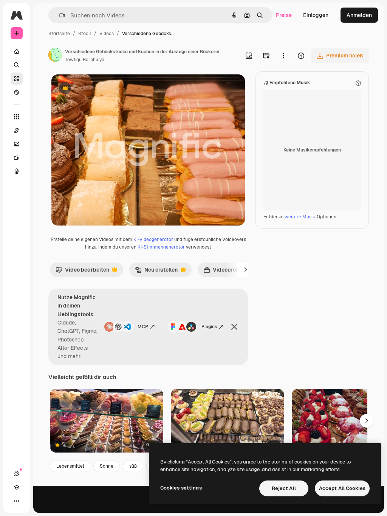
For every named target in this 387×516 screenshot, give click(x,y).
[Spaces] (17, 130)
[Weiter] (245, 270)
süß (133, 466)
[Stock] (17, 79)
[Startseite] (17, 51)
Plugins (209, 327)
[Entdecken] (17, 92)
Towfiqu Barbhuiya (84, 60)
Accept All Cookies (342, 488)
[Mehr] (17, 501)
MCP (143, 327)
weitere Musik (300, 217)
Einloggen (315, 15)
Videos (106, 34)
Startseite (59, 34)
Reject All (284, 488)
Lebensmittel (70, 466)
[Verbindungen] (17, 474)
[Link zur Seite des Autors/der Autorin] (55, 56)
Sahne (106, 466)
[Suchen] (17, 65)
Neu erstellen (156, 271)
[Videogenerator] (17, 157)
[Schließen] (234, 326)
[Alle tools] (17, 117)
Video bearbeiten (82, 271)
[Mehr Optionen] (283, 55)
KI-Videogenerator (153, 239)
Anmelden (359, 15)
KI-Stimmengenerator (161, 247)
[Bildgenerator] (17, 144)
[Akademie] (17, 487)
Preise (284, 15)
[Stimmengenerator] (17, 171)
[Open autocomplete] (59, 15)
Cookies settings (181, 488)
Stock (84, 34)
